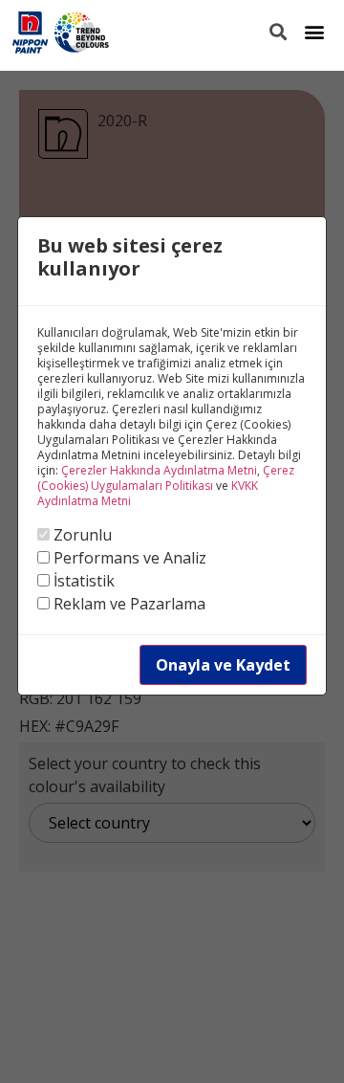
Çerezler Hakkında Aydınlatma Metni (159, 470)
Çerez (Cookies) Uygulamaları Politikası (165, 478)
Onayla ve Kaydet (223, 664)
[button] (314, 31)
